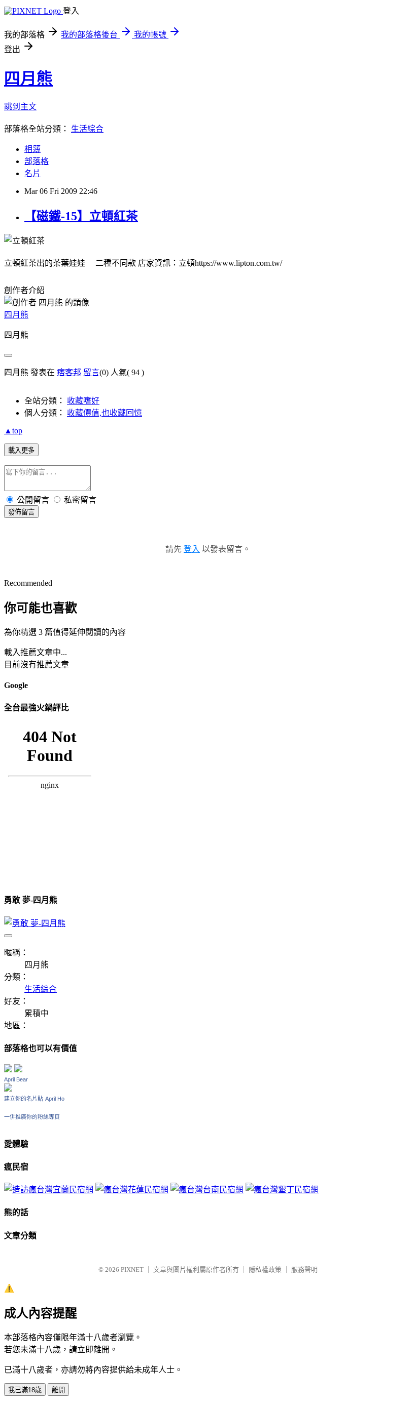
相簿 (32, 149)
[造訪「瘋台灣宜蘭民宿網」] (48, 1189)
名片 (32, 173)
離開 (58, 1390)
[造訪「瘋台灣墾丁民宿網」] (282, 1189)
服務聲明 (304, 1269)
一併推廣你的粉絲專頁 (32, 1117)
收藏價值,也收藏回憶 (104, 413)
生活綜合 (87, 129)
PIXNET (132, 1269)
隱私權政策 (265, 1269)
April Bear (16, 1079)
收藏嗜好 (83, 400)
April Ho (54, 1099)
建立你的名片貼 (23, 1099)
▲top (13, 430)
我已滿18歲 (25, 1390)
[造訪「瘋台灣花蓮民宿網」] (131, 1189)
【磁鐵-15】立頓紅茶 (81, 216)
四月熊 (28, 78)
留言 (91, 372)
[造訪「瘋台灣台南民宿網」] (207, 1189)
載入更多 (21, 450)
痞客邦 (69, 372)
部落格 (36, 161)
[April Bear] (8, 1088)
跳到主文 (20, 106)
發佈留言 (21, 512)
